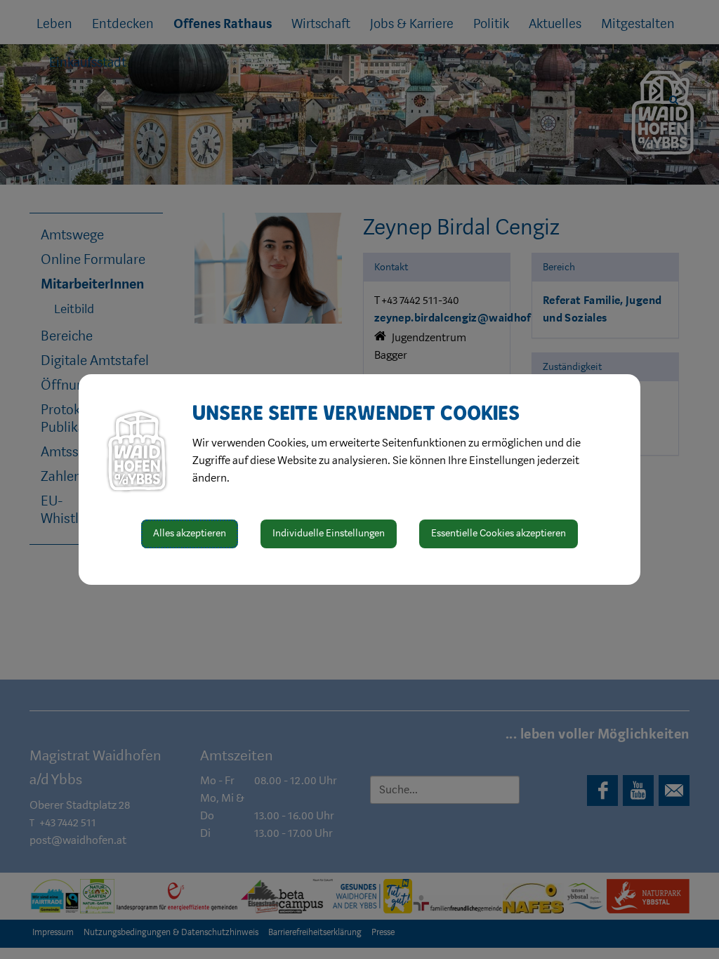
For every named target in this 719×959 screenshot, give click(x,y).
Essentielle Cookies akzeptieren (498, 533)
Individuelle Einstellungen (328, 533)
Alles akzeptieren (189, 533)
